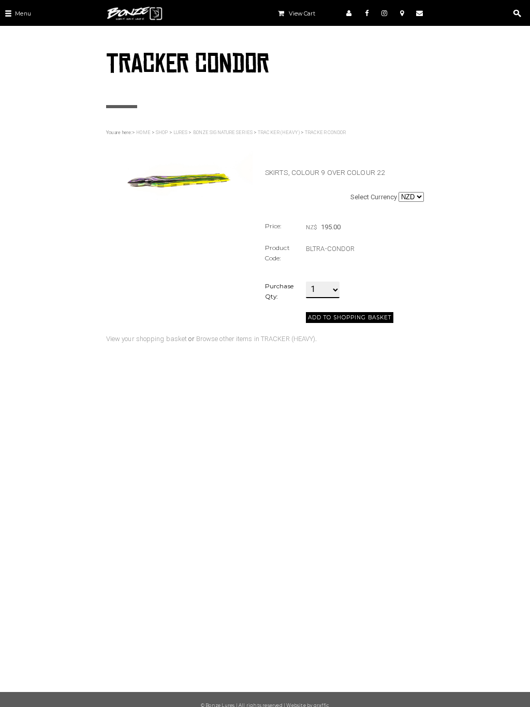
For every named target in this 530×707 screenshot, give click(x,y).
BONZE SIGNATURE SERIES (223, 132)
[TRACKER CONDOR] (179, 173)
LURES (180, 132)
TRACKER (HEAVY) (279, 132)
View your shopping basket (146, 339)
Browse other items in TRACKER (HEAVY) (256, 339)
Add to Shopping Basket (349, 317)
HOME (143, 132)
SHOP (162, 132)
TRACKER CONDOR (325, 132)
